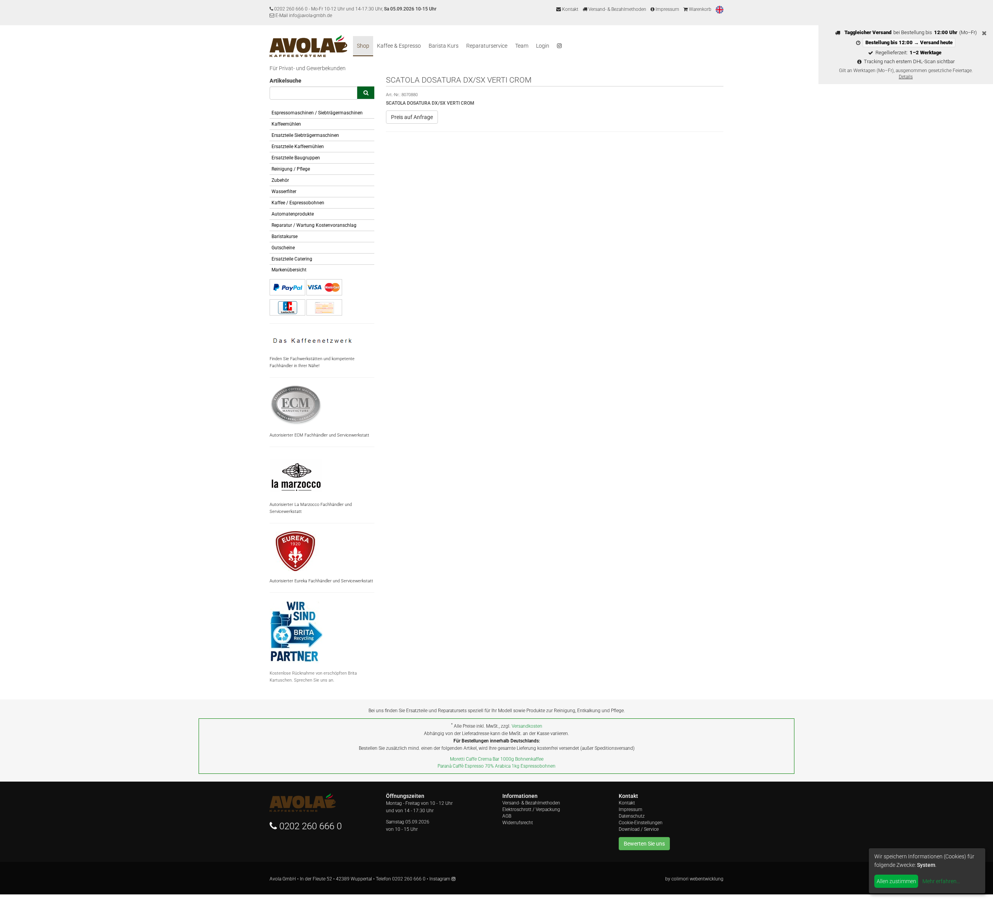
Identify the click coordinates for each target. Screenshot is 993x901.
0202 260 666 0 (291, 9)
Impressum (666, 9)
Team (521, 46)
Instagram (440, 879)
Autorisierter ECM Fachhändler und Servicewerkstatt (319, 435)
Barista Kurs (443, 46)
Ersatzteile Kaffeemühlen (298, 146)
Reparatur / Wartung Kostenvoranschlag (314, 225)
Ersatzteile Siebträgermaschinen (305, 135)
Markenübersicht (289, 270)
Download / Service (639, 829)
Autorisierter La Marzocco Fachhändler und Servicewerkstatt (311, 508)
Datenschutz (632, 816)
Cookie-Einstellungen (641, 822)
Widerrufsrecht (517, 822)
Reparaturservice (486, 46)
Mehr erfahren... (941, 881)
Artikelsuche (285, 81)
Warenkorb (699, 9)
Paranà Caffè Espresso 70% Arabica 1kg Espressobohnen (496, 766)
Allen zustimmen (896, 881)
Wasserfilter (284, 191)
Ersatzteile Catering (292, 259)
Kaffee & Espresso (399, 46)
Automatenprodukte (293, 214)
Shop (363, 46)
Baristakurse (285, 236)
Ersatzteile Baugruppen (296, 158)
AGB (506, 816)
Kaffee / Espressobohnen (298, 202)
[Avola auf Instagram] (559, 46)
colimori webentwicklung (697, 879)
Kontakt (569, 9)
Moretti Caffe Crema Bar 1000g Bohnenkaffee (496, 759)
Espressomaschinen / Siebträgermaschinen (317, 113)
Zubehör (280, 180)
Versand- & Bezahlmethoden (616, 9)
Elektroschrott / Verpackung (531, 809)
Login (542, 46)
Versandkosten (527, 726)
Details (906, 76)
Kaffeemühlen (286, 124)
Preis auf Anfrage (412, 117)
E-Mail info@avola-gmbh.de (303, 15)
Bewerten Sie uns (644, 844)
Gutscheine (283, 247)
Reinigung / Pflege (291, 169)
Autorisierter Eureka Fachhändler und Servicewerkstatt (321, 580)
